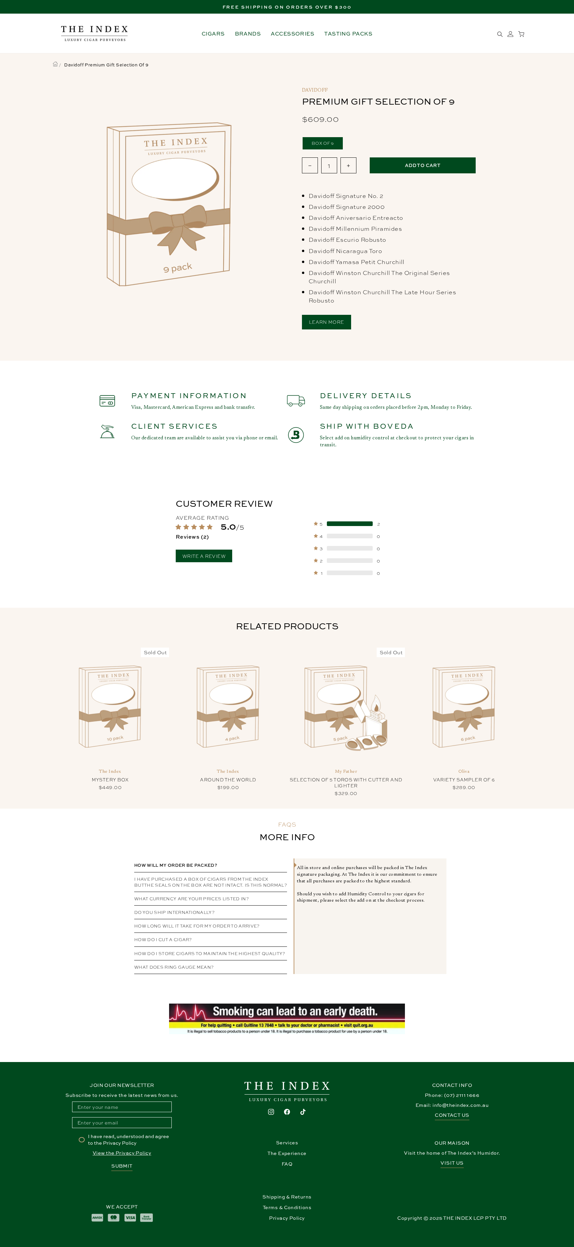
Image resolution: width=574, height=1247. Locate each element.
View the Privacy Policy (122, 1153)
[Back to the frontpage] (55, 65)
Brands (248, 33)
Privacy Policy (287, 1218)
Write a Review (204, 556)
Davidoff (315, 90)
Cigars (213, 33)
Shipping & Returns (286, 1197)
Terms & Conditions (287, 1207)
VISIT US (452, 1163)
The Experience (286, 1153)
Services (287, 1142)
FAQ (287, 1164)
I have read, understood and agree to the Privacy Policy (128, 1139)
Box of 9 (323, 143)
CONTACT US (452, 1115)
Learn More (326, 321)
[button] (226, 531)
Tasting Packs (348, 33)
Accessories (292, 33)
